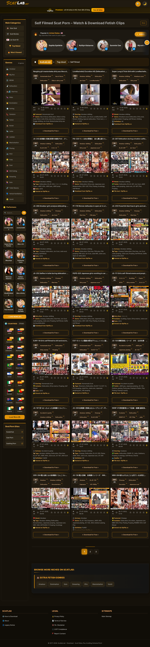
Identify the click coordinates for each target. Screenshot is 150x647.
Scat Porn (9, 438)
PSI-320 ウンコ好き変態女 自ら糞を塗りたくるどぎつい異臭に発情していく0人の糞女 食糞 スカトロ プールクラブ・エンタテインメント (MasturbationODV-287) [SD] (90, 139)
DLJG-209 (94, 417)
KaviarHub (10, 432)
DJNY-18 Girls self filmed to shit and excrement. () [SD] (50, 341)
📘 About (5, 621)
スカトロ (54, 148)
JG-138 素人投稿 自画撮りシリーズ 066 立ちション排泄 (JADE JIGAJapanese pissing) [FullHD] (90, 475)
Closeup (58, 211)
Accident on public (125, 345)
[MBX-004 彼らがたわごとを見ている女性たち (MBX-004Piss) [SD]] (130, 498)
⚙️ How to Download (9, 616)
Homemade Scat (45, 76)
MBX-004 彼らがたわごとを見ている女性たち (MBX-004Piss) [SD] (129, 475)
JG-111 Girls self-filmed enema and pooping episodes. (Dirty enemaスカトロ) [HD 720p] (129, 273)
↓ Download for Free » (51, 131)
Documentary (56, 484)
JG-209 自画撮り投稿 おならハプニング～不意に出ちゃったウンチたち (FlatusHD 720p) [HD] (90, 408)
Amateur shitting (85, 76)
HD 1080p (93, 484)
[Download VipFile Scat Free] (17, 3)
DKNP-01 (122, 417)
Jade (141, 417)
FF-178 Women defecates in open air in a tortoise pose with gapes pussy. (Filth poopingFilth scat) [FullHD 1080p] (90, 206)
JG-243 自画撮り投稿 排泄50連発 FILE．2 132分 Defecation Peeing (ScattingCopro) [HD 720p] (50, 139)
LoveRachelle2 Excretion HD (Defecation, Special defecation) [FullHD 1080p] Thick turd (90, 71)
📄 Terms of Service (59, 621)
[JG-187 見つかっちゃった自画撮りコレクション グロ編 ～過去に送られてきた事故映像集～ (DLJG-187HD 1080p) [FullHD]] (51, 431)
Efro (86, 584)
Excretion (122, 484)
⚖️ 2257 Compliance (59, 629)
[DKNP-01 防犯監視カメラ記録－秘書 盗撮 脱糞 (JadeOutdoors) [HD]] (130, 431)
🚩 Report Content (59, 633)
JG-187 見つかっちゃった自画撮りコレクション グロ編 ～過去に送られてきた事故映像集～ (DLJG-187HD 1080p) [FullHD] (50, 408)
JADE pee (139, 345)
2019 (120, 282)
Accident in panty (46, 413)
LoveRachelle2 (94, 80)
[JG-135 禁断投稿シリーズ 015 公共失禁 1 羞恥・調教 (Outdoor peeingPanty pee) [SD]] (130, 364)
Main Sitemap (106, 616)
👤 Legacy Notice (8, 625)
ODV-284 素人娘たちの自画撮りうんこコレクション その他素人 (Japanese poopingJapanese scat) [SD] (50, 475)
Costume (122, 413)
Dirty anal (134, 80)
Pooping (55, 350)
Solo (65, 584)
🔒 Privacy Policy (58, 616)
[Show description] (39, 109)
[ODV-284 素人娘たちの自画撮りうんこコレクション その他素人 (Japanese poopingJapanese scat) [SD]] (51, 498)
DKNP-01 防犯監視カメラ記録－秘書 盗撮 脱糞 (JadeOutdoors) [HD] (129, 408)
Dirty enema (131, 282)
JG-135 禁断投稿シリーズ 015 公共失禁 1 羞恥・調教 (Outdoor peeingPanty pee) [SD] (129, 341)
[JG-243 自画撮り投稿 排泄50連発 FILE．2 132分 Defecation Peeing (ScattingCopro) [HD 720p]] (51, 162)
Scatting (131, 278)
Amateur (43, 480)
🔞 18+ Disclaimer (58, 625)
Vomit (110, 584)
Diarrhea (82, 215)
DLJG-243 (43, 148)
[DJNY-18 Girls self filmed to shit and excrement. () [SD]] (51, 364)
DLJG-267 (122, 148)
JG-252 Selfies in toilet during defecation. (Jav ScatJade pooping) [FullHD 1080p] (50, 273)
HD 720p (132, 417)
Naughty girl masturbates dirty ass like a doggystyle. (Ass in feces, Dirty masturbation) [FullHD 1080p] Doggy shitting (50, 71)
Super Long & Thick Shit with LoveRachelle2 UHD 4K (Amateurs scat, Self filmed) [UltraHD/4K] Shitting (129, 71)
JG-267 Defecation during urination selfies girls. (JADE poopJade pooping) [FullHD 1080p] (129, 139)
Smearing (76, 584)
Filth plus (93, 215)
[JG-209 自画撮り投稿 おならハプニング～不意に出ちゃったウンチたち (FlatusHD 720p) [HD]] (90, 431)
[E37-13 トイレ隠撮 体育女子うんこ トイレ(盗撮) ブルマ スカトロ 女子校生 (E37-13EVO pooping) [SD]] (90, 364)
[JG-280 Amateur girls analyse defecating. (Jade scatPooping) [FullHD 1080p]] (51, 229)
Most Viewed (15, 52)
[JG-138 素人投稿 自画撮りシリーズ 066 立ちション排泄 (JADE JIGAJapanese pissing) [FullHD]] (90, 498)
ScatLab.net (45, 62)
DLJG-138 (93, 480)
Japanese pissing (124, 350)
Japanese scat (95, 148)
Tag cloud (61, 62)
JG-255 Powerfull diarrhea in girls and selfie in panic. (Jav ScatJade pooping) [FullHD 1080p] (129, 206)
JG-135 (137, 350)
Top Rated (14, 46)
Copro (141, 278)
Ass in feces (59, 76)
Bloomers (98, 345)
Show (143, 23)
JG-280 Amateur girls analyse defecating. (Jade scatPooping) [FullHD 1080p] (50, 206)
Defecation (43, 80)
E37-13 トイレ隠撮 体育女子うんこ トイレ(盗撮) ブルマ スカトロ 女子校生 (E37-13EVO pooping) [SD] (90, 341)
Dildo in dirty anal (57, 80)
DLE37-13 (94, 350)
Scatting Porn (11, 443)
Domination (54, 584)
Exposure (83, 484)
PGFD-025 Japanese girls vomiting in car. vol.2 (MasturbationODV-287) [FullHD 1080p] (90, 273)
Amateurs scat (139, 76)
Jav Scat (82, 80)
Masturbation (97, 584)
